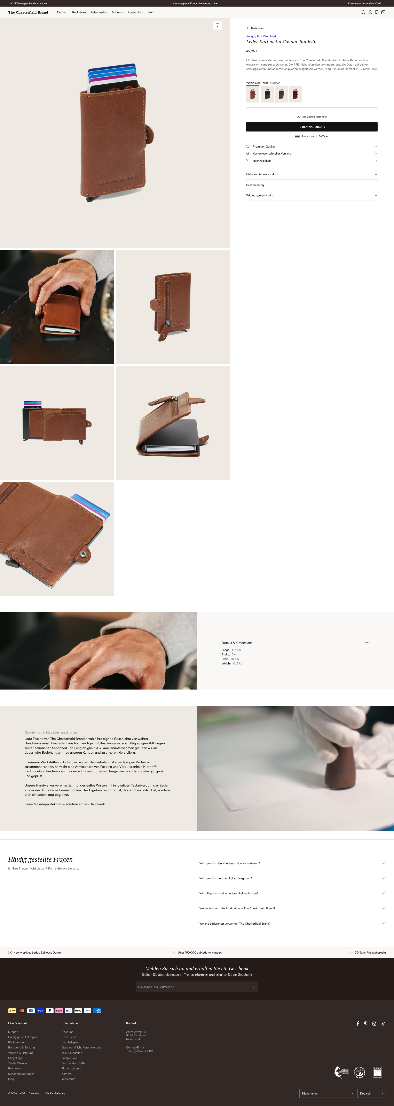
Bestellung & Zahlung (21, 1047)
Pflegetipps (15, 1058)
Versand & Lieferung (20, 1052)
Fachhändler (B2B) (73, 1063)
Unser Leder (69, 1037)
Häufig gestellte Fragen (22, 1037)
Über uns (67, 1031)
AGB (22, 1093)
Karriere (66, 1073)
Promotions (15, 1068)
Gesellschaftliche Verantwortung (82, 1047)
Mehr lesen (370, 68)
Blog (11, 1079)
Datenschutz (35, 1093)
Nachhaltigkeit (70, 1042)
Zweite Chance (17, 1063)
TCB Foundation (72, 1052)
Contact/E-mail (135, 1047)
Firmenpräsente (71, 1068)
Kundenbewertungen (21, 1073)
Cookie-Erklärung (55, 1093)
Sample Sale (69, 1058)
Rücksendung (16, 1042)
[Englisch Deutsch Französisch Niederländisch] (371, 1093)
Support (13, 1031)
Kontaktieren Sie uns (63, 868)
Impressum (68, 1079)
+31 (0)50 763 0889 (139, 1051)
